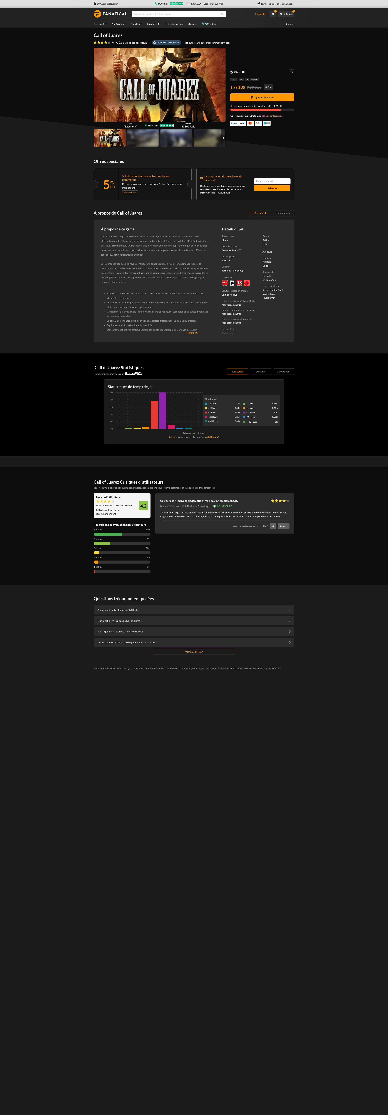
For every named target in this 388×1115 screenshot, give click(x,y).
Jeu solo (267, 275)
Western (267, 261)
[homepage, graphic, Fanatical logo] (110, 14)
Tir (247, 79)
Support (289, 24)
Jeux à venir (153, 24)
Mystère (192, 24)
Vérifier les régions (274, 115)
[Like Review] (273, 526)
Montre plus (192, 332)
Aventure (254, 79)
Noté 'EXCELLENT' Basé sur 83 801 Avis (204, 3)
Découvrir (99, 24)
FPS (241, 79)
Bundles (135, 24)
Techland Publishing (232, 270)
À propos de (260, 212)
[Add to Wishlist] (291, 72)
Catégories (118, 24)
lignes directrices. (206, 487)
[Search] (222, 14)
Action (234, 79)
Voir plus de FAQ (194, 651)
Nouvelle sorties (174, 24)
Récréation (237, 371)
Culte (265, 265)
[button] (106, 3)
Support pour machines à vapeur (239, 309)
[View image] (143, 138)
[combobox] (191, 14)
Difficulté (261, 371)
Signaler (283, 526)
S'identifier (261, 13)
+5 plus (233, 294)
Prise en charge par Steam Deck (238, 300)
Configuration (283, 212)
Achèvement (283, 371)
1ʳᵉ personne (269, 279)
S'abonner (272, 188)
